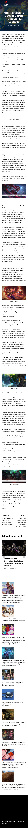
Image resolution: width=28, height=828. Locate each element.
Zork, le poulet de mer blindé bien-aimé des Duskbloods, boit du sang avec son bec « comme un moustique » (14, 724)
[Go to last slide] (4, 556)
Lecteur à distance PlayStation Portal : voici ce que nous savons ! (7, 520)
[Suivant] (24, 556)
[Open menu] (24, 3)
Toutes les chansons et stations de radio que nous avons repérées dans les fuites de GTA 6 (13, 744)
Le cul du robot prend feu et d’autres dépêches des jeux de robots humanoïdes (12, 704)
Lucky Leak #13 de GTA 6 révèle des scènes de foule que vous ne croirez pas (13, 619)
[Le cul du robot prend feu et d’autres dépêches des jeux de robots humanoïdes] (14, 694)
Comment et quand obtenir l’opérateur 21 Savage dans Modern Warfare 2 (21, 521)
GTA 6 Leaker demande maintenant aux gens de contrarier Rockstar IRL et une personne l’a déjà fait (13, 684)
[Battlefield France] (5, 4)
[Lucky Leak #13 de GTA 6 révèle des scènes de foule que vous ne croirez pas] (14, 611)
